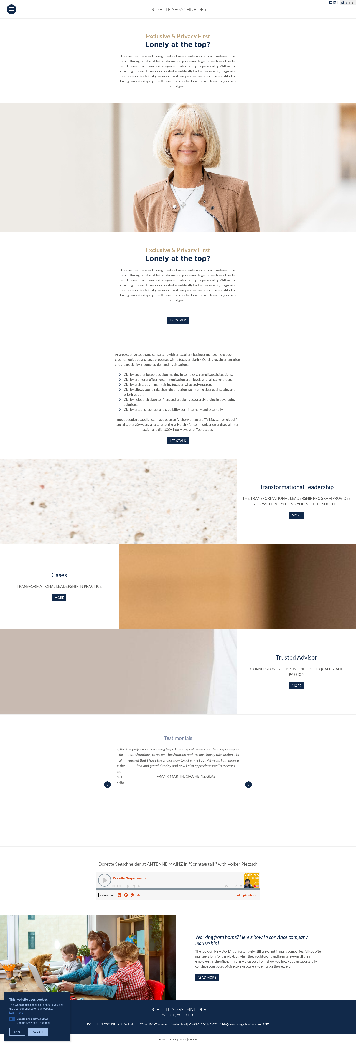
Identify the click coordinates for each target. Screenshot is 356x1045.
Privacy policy (178, 1039)
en (351, 2)
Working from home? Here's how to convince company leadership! (251, 940)
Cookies (193, 1039)
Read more (207, 977)
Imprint (163, 1039)
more (296, 515)
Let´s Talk (178, 320)
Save (17, 1031)
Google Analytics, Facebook (33, 1020)
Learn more (16, 1012)
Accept (38, 1031)
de (347, 2)
